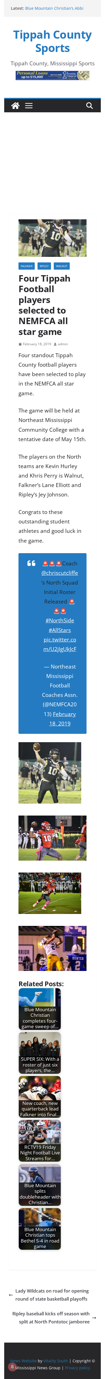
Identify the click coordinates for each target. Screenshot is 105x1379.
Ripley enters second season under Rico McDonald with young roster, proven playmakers (58, 9)
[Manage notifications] (12, 1366)
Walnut (61, 266)
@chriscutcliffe (59, 573)
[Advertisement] (52, 155)
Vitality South (55, 1360)
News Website (23, 1360)
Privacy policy (77, 1367)
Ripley (44, 266)
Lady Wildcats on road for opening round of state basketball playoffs (52, 1295)
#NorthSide (60, 620)
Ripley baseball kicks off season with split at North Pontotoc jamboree (51, 1318)
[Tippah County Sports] (15, 105)
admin (63, 344)
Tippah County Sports (52, 41)
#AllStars (60, 630)
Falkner (26, 266)
